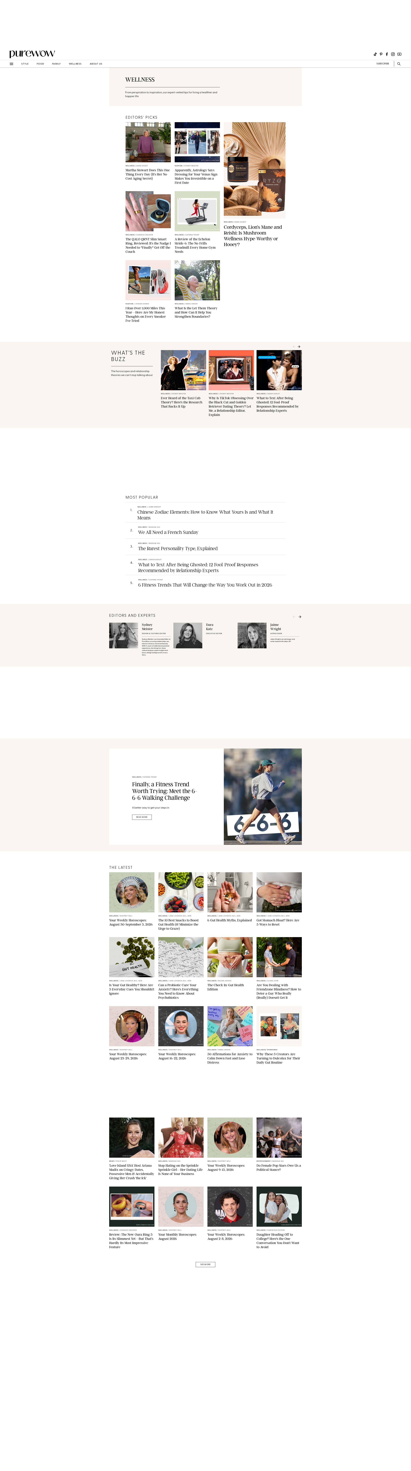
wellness (75, 64)
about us (96, 64)
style (25, 64)
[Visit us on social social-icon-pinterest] (381, 54)
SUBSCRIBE (382, 64)
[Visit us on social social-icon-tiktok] (375, 54)
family (56, 64)
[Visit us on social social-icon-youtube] (399, 54)
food (40, 64)
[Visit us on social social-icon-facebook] (387, 54)
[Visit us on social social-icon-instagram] (393, 54)
